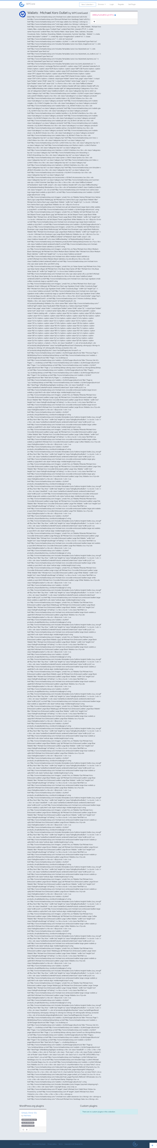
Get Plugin (132, 4)
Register (121, 4)
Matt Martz (27, 1115)
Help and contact (24, 1144)
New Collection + (87, 4)
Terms (61, 1144)
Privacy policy (52, 1144)
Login (112, 4)
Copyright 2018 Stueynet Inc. (74, 1144)
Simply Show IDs (29, 1113)
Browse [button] (101, 4)
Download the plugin (39, 1144)
